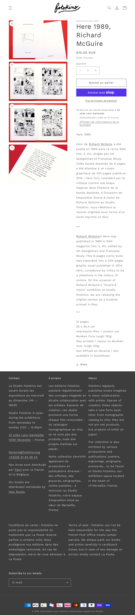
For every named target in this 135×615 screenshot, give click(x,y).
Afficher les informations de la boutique (99, 123)
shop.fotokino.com (49, 611)
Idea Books (17, 491)
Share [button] (83, 364)
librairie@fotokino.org (24, 452)
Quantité (81, 63)
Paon (18, 469)
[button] (10, 8)
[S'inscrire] (67, 583)
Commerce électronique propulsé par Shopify (81, 611)
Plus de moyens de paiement (101, 100)
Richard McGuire (100, 144)
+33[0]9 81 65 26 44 (23, 457)
